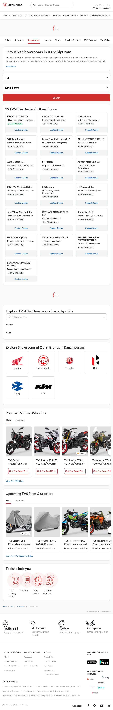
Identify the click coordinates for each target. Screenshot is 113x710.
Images (47, 40)
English (98, 5)
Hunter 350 (7, 686)
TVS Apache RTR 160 (46, 460)
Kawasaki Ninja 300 (57, 695)
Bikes (7, 40)
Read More (11, 66)
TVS (8, 57)
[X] (94, 706)
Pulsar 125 (17, 691)
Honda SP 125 (47, 686)
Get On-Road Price (19, 471)
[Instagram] (109, 706)
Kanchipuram (101, 15)
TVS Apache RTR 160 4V (75, 460)
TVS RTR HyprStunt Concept (75, 540)
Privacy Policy (9, 670)
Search (56, 97)
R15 (56, 686)
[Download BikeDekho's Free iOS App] (92, 662)
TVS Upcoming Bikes (23, 556)
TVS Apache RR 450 (46, 540)
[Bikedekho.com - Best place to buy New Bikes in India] (13, 5)
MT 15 (37, 686)
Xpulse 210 (7, 691)
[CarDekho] (90, 679)
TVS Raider (13, 460)
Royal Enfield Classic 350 (23, 686)
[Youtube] (101, 706)
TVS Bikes (18, 481)
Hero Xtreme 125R (61, 691)
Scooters (19, 40)
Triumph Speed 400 (44, 691)
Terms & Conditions (11, 666)
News (58, 40)
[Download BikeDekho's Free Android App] (104, 662)
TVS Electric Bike (16, 540)
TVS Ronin (75, 686)
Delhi (8, 332)
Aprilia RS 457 (23, 695)
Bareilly (9, 325)
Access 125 (64, 686)
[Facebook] (88, 706)
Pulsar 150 (35, 695)
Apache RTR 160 (9, 695)
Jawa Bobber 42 (74, 695)
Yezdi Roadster (29, 691)
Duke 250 (44, 695)
